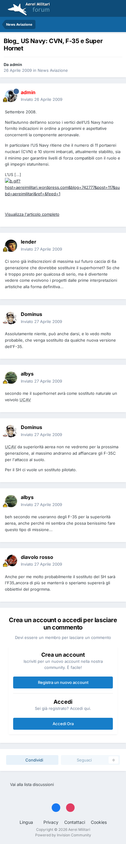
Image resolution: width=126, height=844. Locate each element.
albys (27, 374)
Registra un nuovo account (63, 682)
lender (28, 242)
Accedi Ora (63, 723)
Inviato (41, 99)
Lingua (27, 822)
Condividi (33, 760)
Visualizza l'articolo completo (32, 214)
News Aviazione (53, 70)
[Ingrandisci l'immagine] (63, 187)
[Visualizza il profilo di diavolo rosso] (11, 561)
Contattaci (74, 822)
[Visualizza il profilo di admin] (11, 96)
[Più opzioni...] (115, 96)
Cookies (99, 822)
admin (16, 64)
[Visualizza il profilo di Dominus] (11, 318)
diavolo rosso (37, 557)
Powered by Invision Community (63, 835)
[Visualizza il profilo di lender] (11, 246)
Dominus (31, 314)
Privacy (50, 822)
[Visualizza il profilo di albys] (11, 378)
